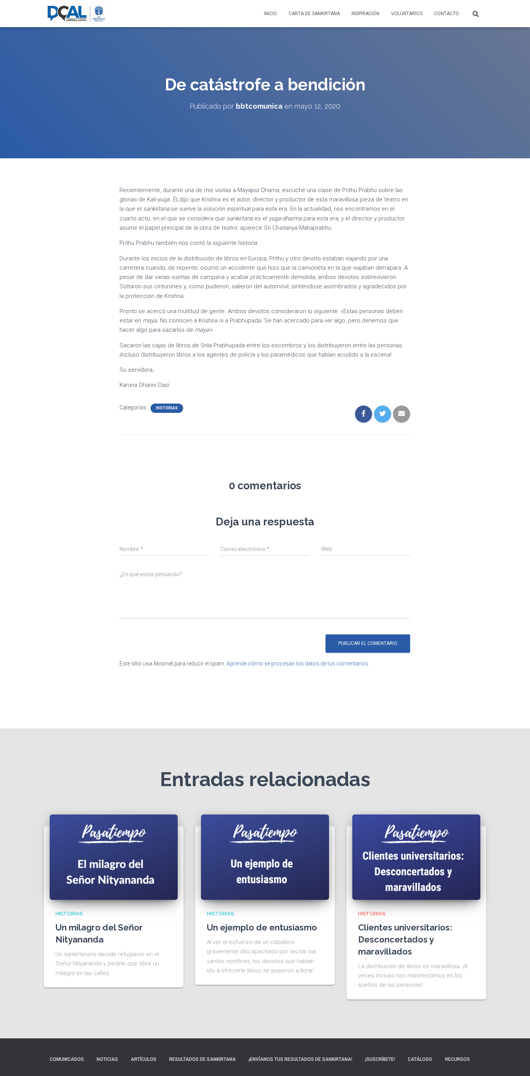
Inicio (270, 13)
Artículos (143, 1059)
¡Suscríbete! (380, 1059)
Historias (167, 408)
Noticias (107, 1059)
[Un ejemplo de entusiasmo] (265, 857)
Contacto (446, 13)
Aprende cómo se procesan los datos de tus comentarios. (298, 663)
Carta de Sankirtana (314, 13)
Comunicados (67, 1059)
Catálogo (420, 1059)
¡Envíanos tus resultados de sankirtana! (300, 1059)
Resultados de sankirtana (202, 1059)
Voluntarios (407, 13)
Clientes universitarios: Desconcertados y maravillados (405, 939)
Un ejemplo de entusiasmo (262, 927)
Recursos (457, 1059)
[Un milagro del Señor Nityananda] (114, 857)
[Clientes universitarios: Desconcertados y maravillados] (416, 857)
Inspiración (365, 13)
